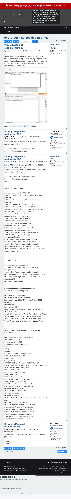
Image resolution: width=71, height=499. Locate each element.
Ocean (20, 126)
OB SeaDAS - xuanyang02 (14, 137)
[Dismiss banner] (64, 5)
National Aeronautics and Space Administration (15, 470)
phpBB (49, 466)
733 (55, 140)
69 (55, 431)
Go (30, 493)
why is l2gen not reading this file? (26, 37)
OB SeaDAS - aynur (56, 424)
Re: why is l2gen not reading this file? (14, 132)
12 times (59, 149)
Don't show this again (10, 21)
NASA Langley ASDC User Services (17, 468)
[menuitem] (64, 27)
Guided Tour (25, 26)
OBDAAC (13, 126)
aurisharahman (55, 44)
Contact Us (64, 465)
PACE (26, 126)
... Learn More (35, 7)
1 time (58, 440)
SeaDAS (33, 126)
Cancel (23, 493)
